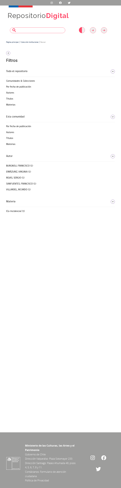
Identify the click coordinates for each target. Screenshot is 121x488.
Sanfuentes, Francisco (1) (21, 184)
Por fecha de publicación (18, 87)
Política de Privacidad (37, 480)
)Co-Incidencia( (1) (15, 211)
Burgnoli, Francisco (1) (19, 166)
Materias (10, 105)
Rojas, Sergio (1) (15, 178)
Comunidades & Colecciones (20, 81)
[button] (22, 53)
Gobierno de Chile (35, 454)
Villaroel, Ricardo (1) (18, 189)
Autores (10, 93)
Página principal (12, 42)
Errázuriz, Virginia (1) (18, 172)
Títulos (9, 99)
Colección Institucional (29, 42)
